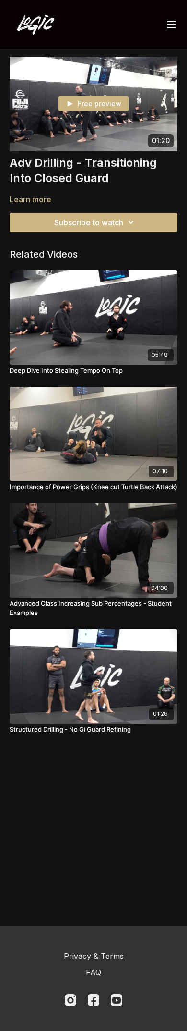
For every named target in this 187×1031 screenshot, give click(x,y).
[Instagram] (70, 1000)
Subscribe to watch (88, 222)
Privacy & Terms (94, 956)
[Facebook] (93, 1000)
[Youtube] (116, 1000)
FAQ (93, 972)
